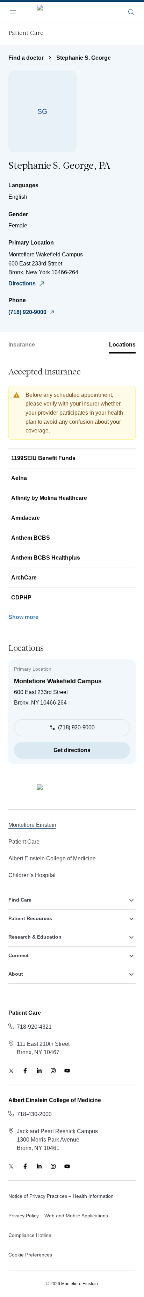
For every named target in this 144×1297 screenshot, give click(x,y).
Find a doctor (26, 58)
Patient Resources (30, 918)
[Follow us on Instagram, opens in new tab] (53, 1070)
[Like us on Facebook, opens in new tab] (25, 1070)
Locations (122, 345)
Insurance (21, 345)
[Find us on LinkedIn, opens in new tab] (39, 1070)
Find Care (19, 900)
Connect (18, 955)
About (15, 974)
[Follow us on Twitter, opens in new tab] (11, 1070)
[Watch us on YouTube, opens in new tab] (67, 1070)
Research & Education (35, 937)
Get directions (72, 750)
